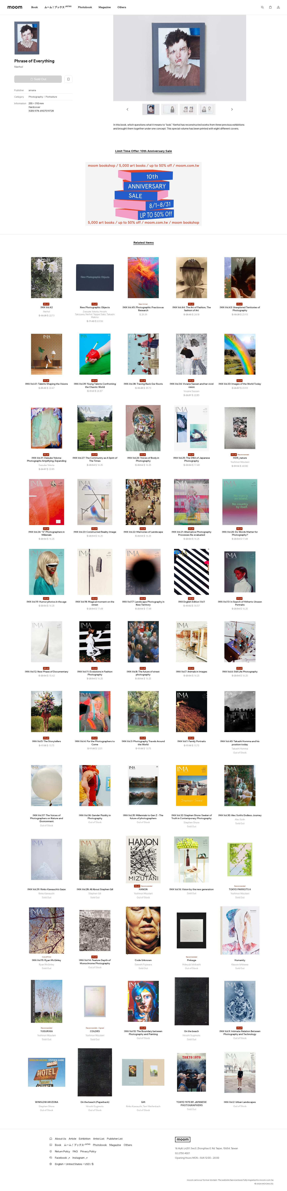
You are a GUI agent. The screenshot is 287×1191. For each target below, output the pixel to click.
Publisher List (115, 1138)
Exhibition (85, 1138)
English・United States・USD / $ (74, 1164)
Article (72, 1138)
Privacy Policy (88, 1151)
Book (34, 7)
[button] (127, 109)
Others (121, 7)
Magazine (105, 7)
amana (32, 90)
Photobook (85, 7)
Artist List (98, 1138)
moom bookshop (14, 7)
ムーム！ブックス (58, 7)
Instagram (79, 1157)
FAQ (75, 1151)
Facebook (61, 1157)
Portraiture (51, 96)
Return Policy (62, 1151)
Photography (36, 96)
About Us (60, 1138)
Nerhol (18, 67)
